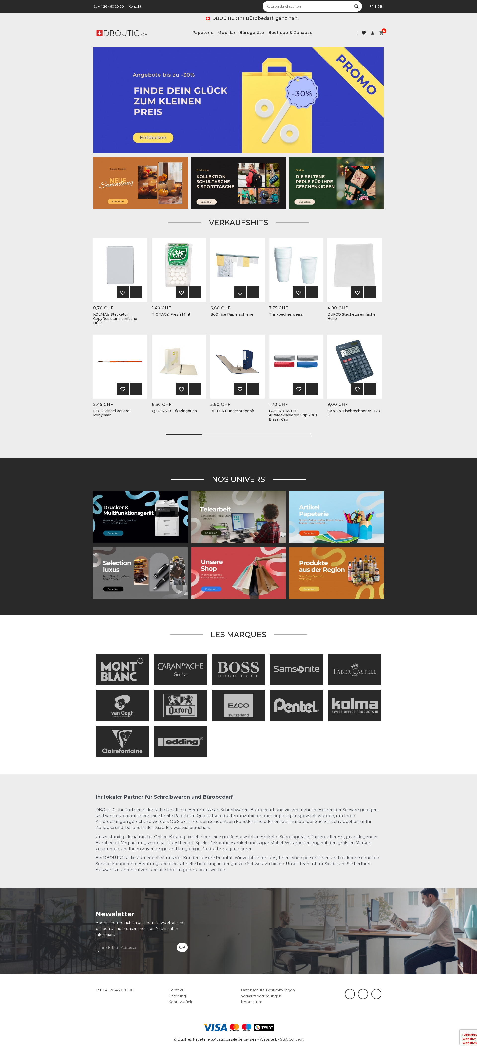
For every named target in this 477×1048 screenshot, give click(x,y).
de (379, 6)
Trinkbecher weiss (286, 314)
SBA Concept (292, 1039)
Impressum (251, 1002)
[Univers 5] (336, 517)
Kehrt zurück (180, 1002)
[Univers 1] (140, 573)
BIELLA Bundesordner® (232, 411)
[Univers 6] (140, 517)
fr (371, 6)
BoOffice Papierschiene (231, 314)
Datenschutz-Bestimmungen (268, 990)
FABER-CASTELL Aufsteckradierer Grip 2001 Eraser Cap (293, 415)
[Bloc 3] (140, 183)
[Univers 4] (336, 573)
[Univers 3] (238, 573)
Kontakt (134, 6)
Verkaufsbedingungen (261, 996)
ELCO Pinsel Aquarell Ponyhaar (112, 413)
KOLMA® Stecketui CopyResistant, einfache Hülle (115, 318)
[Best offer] (336, 183)
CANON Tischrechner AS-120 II (353, 413)
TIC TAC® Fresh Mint (171, 314)
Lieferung (177, 996)
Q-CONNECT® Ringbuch (174, 411)
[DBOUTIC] (121, 33)
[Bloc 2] (238, 183)
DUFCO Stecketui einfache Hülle (351, 316)
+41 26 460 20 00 (108, 6)
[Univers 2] (238, 517)
